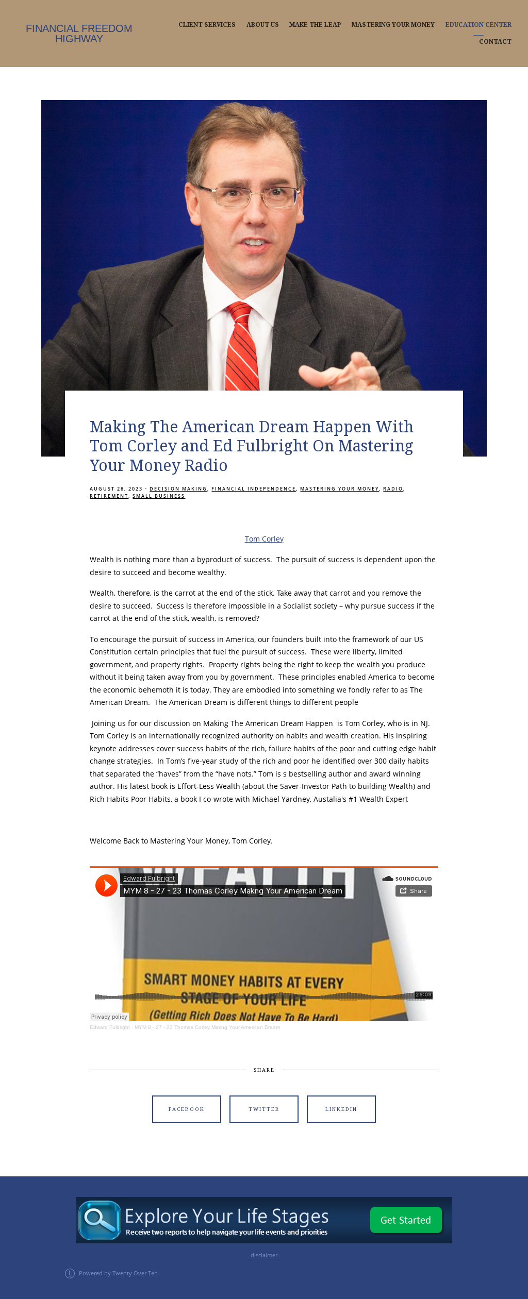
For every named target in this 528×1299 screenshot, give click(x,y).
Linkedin (341, 1109)
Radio (393, 488)
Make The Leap (315, 24)
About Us (262, 24)
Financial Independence (253, 488)
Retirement (109, 496)
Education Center (479, 24)
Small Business (159, 496)
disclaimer (264, 1255)
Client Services (207, 24)
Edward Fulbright (110, 1027)
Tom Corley (264, 539)
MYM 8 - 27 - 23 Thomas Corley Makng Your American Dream (207, 1027)
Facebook (187, 1109)
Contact (495, 41)
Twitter (264, 1109)
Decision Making (178, 488)
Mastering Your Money (393, 24)
